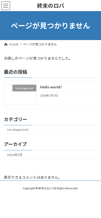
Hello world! (51, 87)
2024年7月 (14, 155)
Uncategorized (17, 129)
